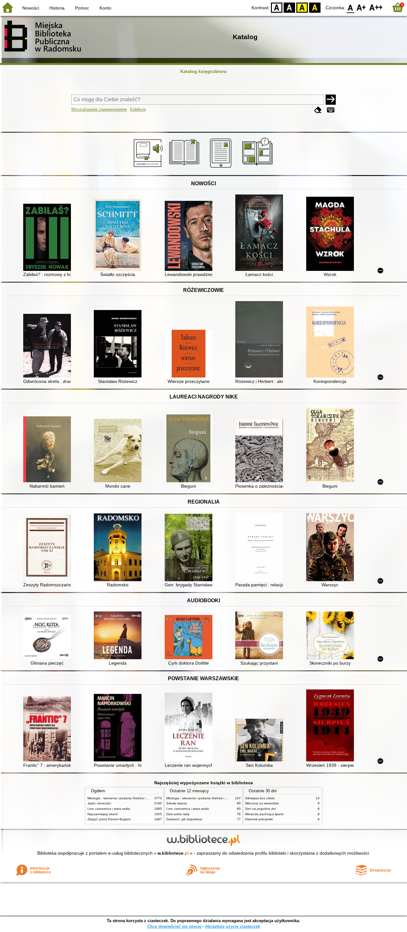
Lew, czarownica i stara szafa (108, 808)
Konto (105, 8)
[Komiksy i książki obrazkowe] (258, 167)
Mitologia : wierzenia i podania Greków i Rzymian (123, 798)
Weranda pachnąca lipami (264, 814)
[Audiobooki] (149, 167)
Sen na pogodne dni (260, 808)
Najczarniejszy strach (102, 814)
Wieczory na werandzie (262, 803)
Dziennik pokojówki (259, 819)
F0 (351, 7)
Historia (57, 8)
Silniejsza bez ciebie (260, 798)
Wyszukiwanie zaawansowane (99, 109)
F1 (361, 7)
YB (302, 7)
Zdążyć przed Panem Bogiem (109, 819)
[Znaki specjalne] (331, 110)
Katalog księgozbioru (203, 71)
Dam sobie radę (178, 814)
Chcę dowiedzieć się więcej (174, 926)
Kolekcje (138, 109)
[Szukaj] (331, 100)
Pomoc (82, 8)
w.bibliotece (173, 853)
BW (289, 7)
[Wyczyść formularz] (318, 110)
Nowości (30, 8)
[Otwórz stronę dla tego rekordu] (48, 238)
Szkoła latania (176, 803)
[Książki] (185, 167)
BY (314, 7)
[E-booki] (222, 167)
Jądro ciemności (99, 803)
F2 (376, 7)
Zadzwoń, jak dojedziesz (184, 819)
